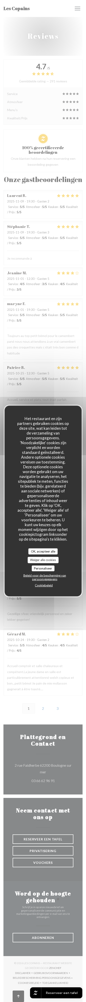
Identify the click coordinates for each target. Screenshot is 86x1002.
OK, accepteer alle (43, 551)
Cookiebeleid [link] (44, 585)
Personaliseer (43, 568)
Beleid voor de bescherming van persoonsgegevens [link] (44, 577)
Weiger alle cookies (43, 560)
